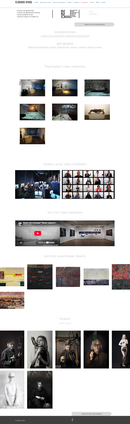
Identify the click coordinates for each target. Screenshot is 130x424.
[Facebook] (72, 420)
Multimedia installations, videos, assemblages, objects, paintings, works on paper (65, 47)
